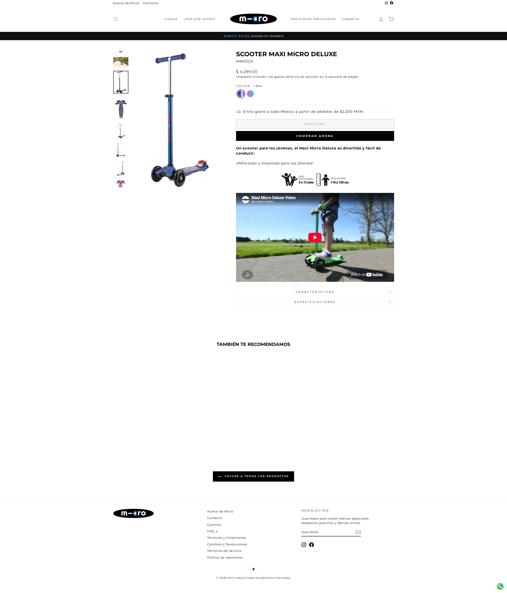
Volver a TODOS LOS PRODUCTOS (256, 476)
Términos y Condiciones (226, 538)
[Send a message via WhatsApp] (500, 586)
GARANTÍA (350, 19)
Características (315, 292)
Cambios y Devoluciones (227, 544)
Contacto (150, 3)
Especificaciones (315, 302)
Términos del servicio (224, 551)
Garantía (214, 525)
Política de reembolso (225, 557)
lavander (250, 94)
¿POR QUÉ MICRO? (200, 19)
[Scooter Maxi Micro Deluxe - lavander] (149, 438)
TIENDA (171, 19)
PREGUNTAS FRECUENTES (313, 19)
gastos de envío (287, 77)
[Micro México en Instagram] (303, 544)
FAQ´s (212, 531)
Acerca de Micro (126, 3)
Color (249, 86)
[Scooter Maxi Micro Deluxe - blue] (144, 438)
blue (241, 94)
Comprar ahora (315, 136)
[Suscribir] (358, 532)
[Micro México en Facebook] (311, 544)
